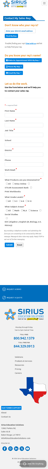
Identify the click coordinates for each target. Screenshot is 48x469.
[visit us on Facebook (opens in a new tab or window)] (4, 448)
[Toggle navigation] (44, 3)
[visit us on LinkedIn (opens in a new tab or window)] (16, 448)
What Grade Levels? (15, 196)
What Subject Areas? (15, 206)
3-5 (15, 201)
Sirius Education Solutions (27, 458)
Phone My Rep (13, 67)
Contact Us (6, 417)
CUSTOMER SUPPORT (11, 408)
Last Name (10, 120)
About (4, 412)
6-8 (22, 201)
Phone (8, 160)
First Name (11, 110)
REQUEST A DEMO (14, 289)
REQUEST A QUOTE (14, 298)
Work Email (11, 169)
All (9, 184)
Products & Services (23, 361)
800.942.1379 (24, 338)
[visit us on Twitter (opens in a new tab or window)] (22, 448)
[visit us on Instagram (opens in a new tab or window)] (10, 448)
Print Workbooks (13, 191)
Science (34, 210)
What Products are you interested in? (23, 179)
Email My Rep (14, 73)
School (8, 140)
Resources (19, 365)
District (9, 150)
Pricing (18, 369)
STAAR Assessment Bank (17, 188)
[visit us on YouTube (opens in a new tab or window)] (27, 448)
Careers (18, 373)
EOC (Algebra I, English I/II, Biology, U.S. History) (23, 223)
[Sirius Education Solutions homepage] (15, 4)
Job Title (10, 130)
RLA (25, 210)
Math (16, 210)
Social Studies (11, 214)
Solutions (19, 357)
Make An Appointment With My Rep (23, 60)
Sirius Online (20, 184)
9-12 (29, 201)
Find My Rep (11, 36)
